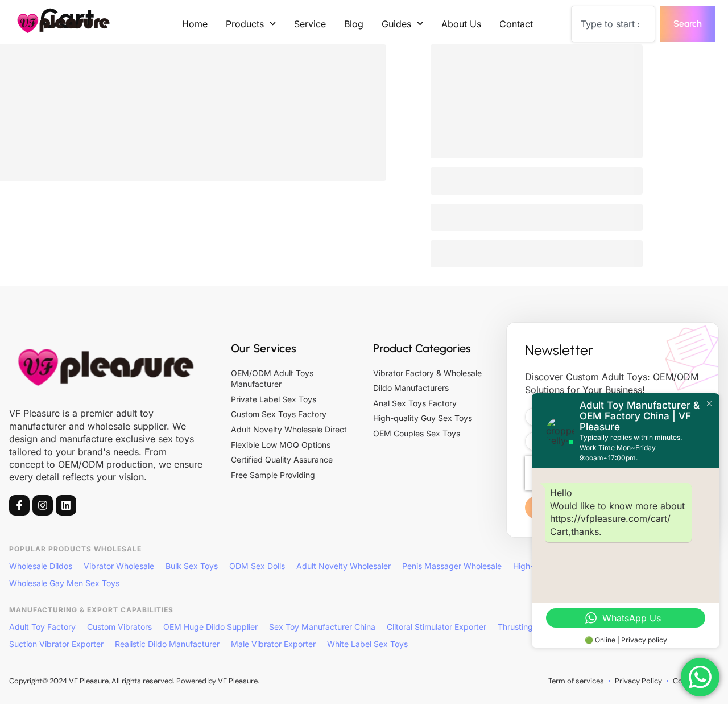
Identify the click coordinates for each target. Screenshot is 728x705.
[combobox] (613, 24)
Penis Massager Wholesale (452, 566)
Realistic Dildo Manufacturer (167, 644)
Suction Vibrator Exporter (56, 644)
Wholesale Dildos (40, 566)
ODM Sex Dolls (257, 566)
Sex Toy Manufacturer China (322, 627)
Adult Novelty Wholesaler (343, 566)
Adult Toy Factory (42, 627)
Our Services (263, 348)
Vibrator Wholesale (119, 566)
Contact (516, 24)
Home (195, 24)
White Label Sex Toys (367, 644)
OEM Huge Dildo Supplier (210, 627)
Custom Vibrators (119, 627)
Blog (353, 24)
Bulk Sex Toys (192, 566)
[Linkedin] (66, 505)
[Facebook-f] (19, 505)
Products (245, 24)
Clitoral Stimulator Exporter (436, 627)
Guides (396, 24)
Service (310, 24)
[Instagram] (42, 505)
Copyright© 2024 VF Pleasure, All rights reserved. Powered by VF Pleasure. (134, 681)
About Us (461, 24)
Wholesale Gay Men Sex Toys (64, 583)
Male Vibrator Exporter (273, 644)
